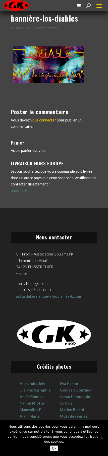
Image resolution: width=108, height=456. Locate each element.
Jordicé (66, 403)
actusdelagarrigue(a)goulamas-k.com (48, 296)
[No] (101, 438)
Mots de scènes (73, 416)
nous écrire (20, 190)
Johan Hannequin (75, 396)
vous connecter (43, 120)
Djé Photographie (35, 390)
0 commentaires (46, 28)
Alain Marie (30, 416)
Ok (54, 448)
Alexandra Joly (32, 383)
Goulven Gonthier (76, 390)
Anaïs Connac (31, 396)
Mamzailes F (30, 409)
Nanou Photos (32, 403)
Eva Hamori (69, 383)
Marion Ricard (72, 409)
